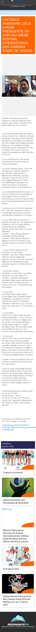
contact (14, 628)
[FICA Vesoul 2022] (18, 556)
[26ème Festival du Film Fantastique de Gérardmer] (18, 487)
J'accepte (22, 6)
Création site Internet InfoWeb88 (26, 628)
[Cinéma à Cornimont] (18, 460)
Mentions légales (6, 628)
